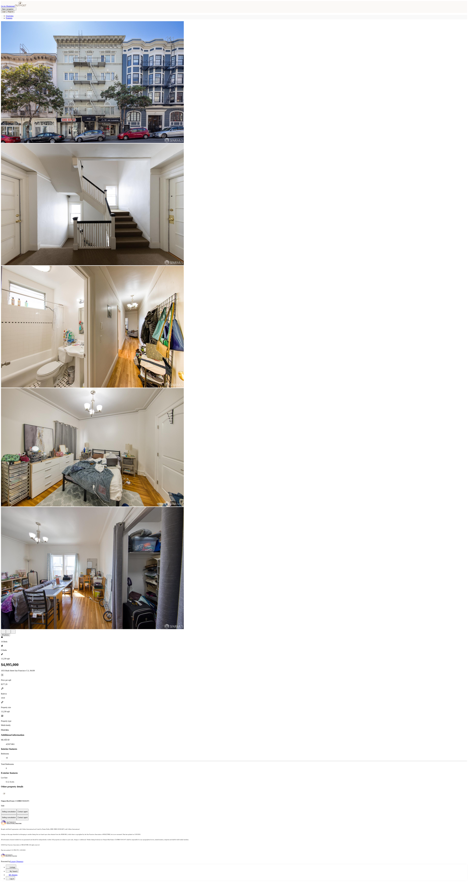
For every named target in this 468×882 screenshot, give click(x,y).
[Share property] (13, 632)
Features (9, 18)
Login (4, 12)
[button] (234, 82)
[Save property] (8, 632)
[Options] (3, 632)
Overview (10, 16)
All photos (5, 635)
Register (11, 12)
